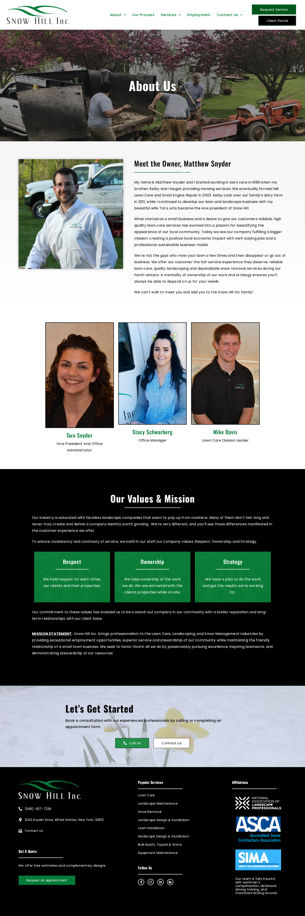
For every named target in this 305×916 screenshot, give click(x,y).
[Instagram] (151, 882)
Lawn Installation (151, 828)
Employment (199, 14)
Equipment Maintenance (158, 853)
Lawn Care (146, 795)
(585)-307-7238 (38, 809)
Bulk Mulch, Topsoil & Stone (160, 845)
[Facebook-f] (141, 882)
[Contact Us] (20, 831)
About (115, 14)
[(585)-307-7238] (20, 809)
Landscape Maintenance (158, 803)
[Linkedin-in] (160, 882)
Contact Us (227, 14)
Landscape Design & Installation (163, 820)
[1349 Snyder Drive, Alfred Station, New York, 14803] (20, 820)
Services (168, 14)
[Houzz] (170, 882)
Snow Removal (149, 812)
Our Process (143, 14)
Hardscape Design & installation (163, 836)
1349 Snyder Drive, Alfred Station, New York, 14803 (64, 820)
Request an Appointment (47, 880)
